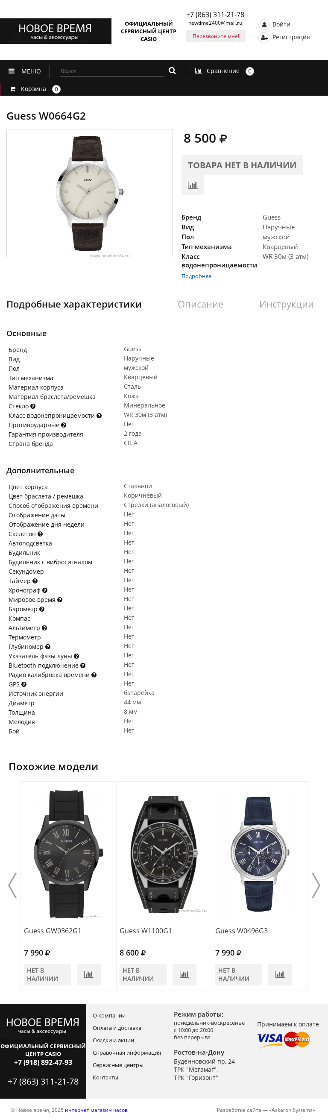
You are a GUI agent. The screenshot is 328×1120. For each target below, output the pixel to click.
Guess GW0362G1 (53, 930)
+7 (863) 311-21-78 (215, 14)
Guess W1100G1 (146, 930)
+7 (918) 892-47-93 (43, 1062)
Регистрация (290, 36)
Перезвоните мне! (216, 36)
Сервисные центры (118, 1065)
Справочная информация (127, 1052)
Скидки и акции (113, 1040)
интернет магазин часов (96, 1110)
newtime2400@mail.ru (215, 22)
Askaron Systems (292, 1110)
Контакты (105, 1077)
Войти (280, 24)
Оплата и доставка (117, 1028)
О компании (109, 1015)
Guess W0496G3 (241, 930)
